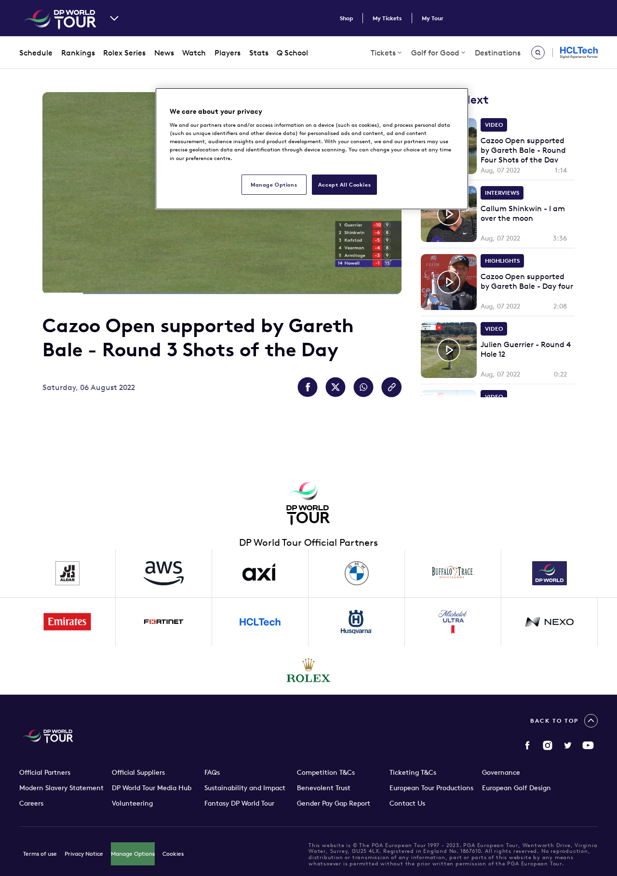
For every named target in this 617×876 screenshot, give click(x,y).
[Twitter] (567, 745)
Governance (501, 772)
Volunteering (132, 803)
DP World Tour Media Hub (151, 787)
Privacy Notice (84, 853)
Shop (346, 18)
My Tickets (387, 18)
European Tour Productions (431, 787)
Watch (194, 52)
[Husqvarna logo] (356, 622)
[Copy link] (391, 387)
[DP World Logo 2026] (549, 573)
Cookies (173, 853)
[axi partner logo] (260, 573)
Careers (31, 803)
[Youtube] (588, 745)
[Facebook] (527, 745)
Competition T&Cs (326, 772)
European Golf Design (516, 787)
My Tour (432, 18)
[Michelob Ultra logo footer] (453, 622)
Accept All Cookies (344, 184)
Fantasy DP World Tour (239, 803)
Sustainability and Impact (244, 787)
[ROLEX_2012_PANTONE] (308, 670)
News (164, 52)
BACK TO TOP (554, 720)
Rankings (78, 52)
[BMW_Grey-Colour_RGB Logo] (356, 573)
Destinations (498, 52)
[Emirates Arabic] (67, 622)
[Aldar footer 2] (67, 573)
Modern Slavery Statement (61, 787)
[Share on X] (335, 387)
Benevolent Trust (323, 787)
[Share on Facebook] (307, 387)
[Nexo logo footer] (549, 622)
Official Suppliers (138, 772)
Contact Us (407, 803)
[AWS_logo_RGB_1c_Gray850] (164, 573)
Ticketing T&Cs (412, 772)
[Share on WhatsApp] (363, 387)
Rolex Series (124, 52)
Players (228, 52)
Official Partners (44, 772)
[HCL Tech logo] (260, 622)
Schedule (36, 52)
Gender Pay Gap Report (333, 803)
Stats (258, 52)
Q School (292, 52)
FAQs (212, 772)
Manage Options (133, 853)
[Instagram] (547, 745)
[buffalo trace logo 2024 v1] (453, 573)
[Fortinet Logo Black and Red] (164, 622)
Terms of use (40, 853)
